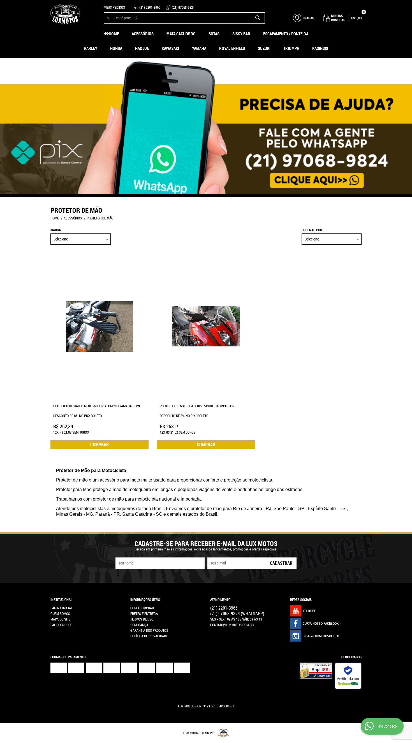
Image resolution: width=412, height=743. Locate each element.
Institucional (61, 599)
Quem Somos (60, 613)
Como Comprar (142, 607)
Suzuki (264, 48)
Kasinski (320, 48)
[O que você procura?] (258, 18)
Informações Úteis (145, 599)
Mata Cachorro (181, 33)
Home (114, 33)
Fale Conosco (61, 624)
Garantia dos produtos (149, 630)
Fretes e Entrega (144, 613)
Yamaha (199, 48)
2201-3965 (149, 7)
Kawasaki (170, 48)
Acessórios (143, 33)
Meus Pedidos (114, 7)
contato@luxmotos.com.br (232, 624)
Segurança (139, 624)
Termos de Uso (141, 619)
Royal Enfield (232, 48)
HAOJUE (142, 48)
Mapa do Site (60, 619)
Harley (90, 48)
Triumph (291, 48)
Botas (214, 33)
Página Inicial (61, 607)
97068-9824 (183, 7)
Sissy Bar (241, 33)
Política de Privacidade (149, 635)
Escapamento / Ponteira (285, 33)
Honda (116, 48)
